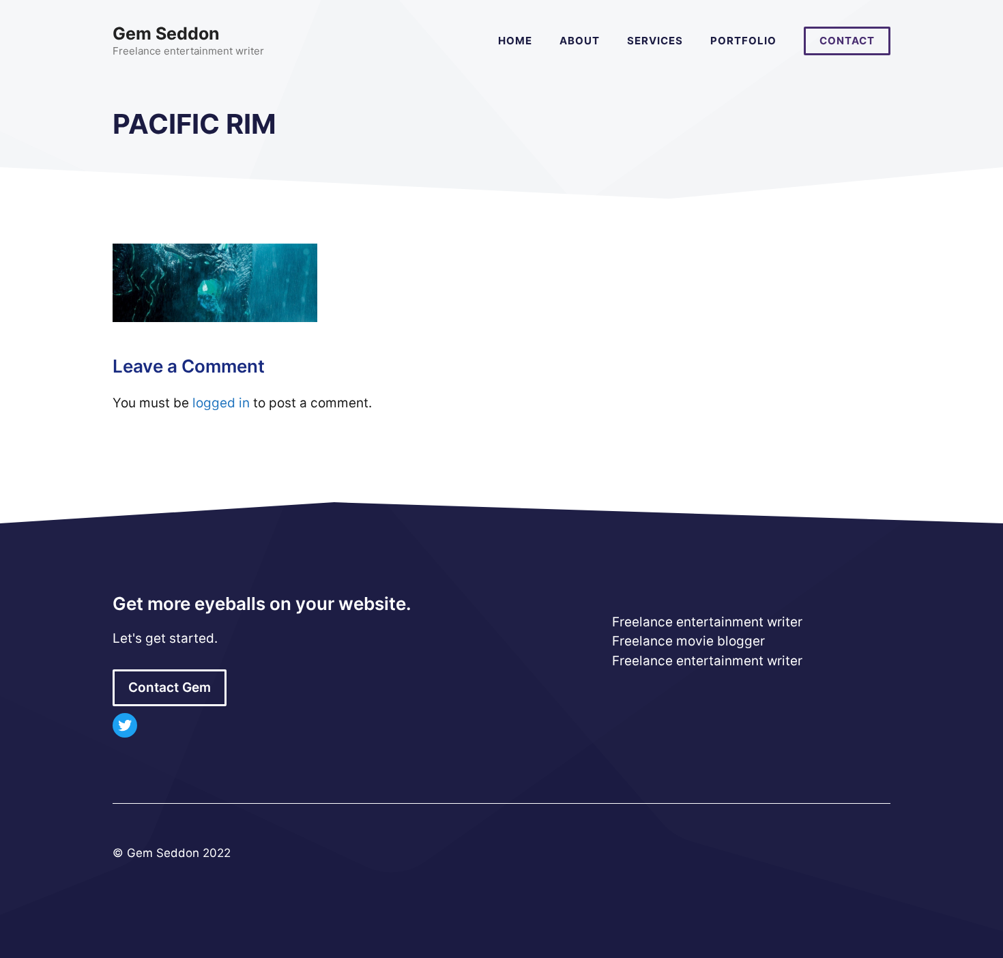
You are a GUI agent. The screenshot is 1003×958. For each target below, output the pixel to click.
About (579, 40)
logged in (221, 403)
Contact (847, 40)
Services (655, 40)
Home (515, 40)
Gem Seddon (166, 33)
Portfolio (743, 40)
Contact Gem (169, 687)
